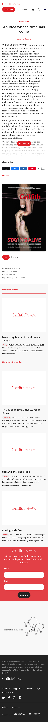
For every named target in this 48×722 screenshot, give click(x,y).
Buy (5, 257)
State (6, 581)
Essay (5, 345)
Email (7, 568)
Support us (17, 689)
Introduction (24, 21)
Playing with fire (12, 530)
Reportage (6, 417)
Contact (29, 689)
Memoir (5, 476)
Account (24, 9)
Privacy (5, 707)
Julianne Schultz (24, 39)
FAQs (38, 689)
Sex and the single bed (16, 471)
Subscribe (8, 9)
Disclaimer (16, 707)
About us (6, 689)
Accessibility (7, 692)
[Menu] (45, 10)
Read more (24, 143)
